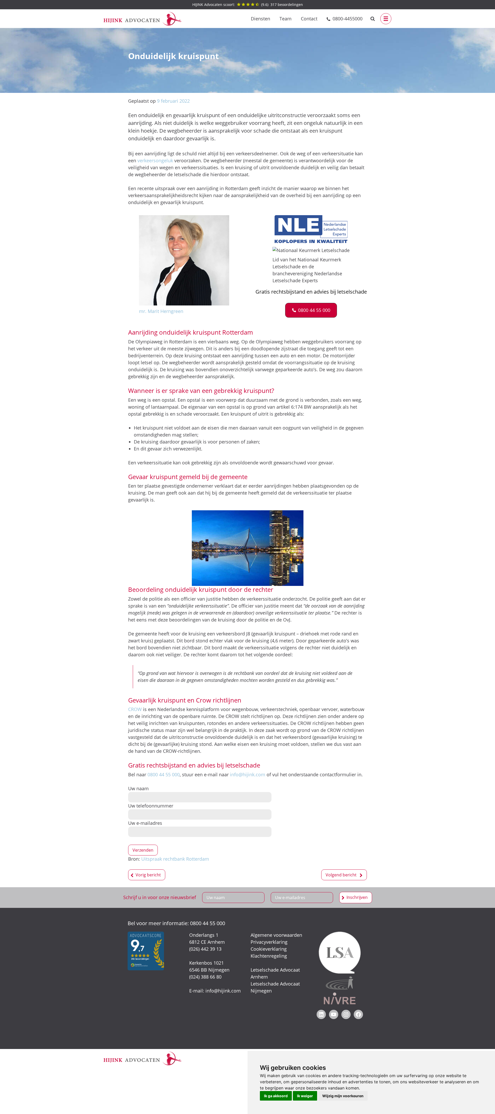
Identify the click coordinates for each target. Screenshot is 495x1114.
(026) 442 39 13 (205, 949)
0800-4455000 (347, 18)
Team (285, 18)
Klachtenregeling (269, 956)
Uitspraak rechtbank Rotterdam (175, 859)
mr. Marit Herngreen (161, 311)
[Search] (372, 18)
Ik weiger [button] (305, 1096)
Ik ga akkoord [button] (276, 1096)
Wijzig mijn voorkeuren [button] (343, 1096)
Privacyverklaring (269, 942)
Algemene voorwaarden (276, 935)
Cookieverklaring (269, 949)
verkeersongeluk (155, 160)
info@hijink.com (247, 774)
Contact (309, 18)
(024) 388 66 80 (205, 977)
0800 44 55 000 (163, 774)
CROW (135, 709)
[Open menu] (385, 18)
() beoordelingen (247, 4)
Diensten (260, 18)
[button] (311, 310)
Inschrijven (357, 897)
